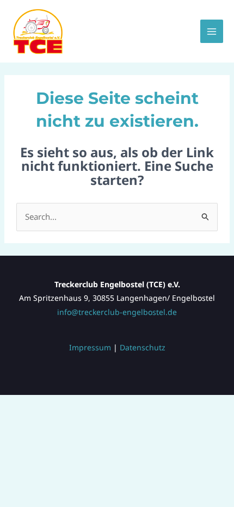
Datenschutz (142, 347)
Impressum (90, 347)
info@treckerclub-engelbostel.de (117, 312)
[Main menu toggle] (212, 31)
